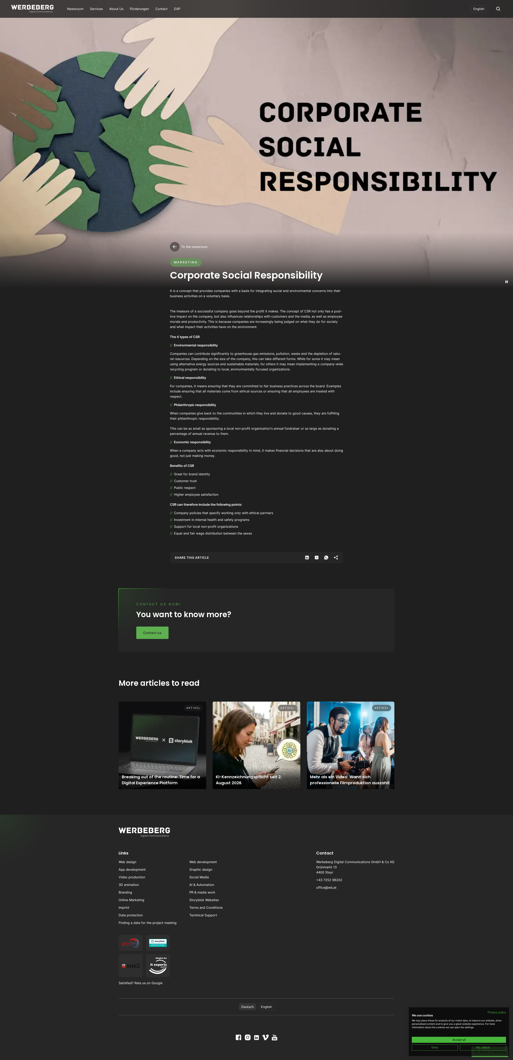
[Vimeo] (265, 1037)
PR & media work (202, 892)
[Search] (498, 8)
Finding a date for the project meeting (148, 923)
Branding (125, 892)
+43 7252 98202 (329, 880)
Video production (132, 877)
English (478, 9)
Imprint (124, 908)
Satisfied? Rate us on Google (141, 983)
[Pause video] (506, 282)
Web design (127, 862)
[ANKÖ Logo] (131, 965)
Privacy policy (497, 1012)
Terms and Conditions (206, 908)
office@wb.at (326, 888)
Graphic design (200, 869)
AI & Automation (201, 885)
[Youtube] (274, 1037)
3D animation (129, 885)
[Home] (32, 9)
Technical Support (203, 915)
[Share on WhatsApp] (326, 557)
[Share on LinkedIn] (307, 557)
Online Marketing (131, 900)
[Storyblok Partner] (158, 943)
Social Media (199, 877)
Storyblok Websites (204, 900)
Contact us (152, 633)
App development (132, 869)
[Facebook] (238, 1037)
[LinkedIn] (256, 1037)
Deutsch (247, 1007)
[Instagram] (247, 1037)
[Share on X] (316, 557)
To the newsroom (194, 247)
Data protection (131, 915)
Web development (203, 862)
